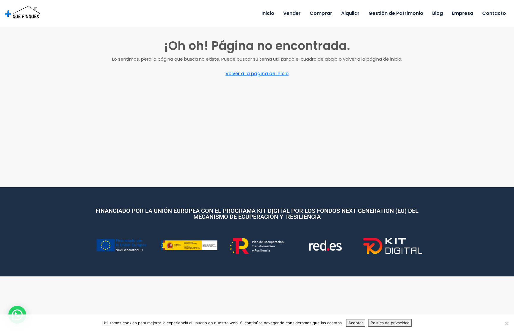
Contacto (494, 13)
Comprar (321, 13)
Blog (437, 13)
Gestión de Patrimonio (396, 13)
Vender (292, 13)
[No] (507, 323)
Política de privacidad (390, 322)
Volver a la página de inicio (257, 73)
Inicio (267, 13)
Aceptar (355, 322)
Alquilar (350, 13)
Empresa (462, 13)
